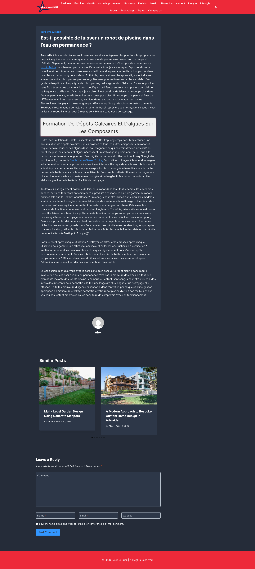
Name (41, 515)
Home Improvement (109, 3)
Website (127, 515)
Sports (113, 10)
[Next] (151, 401)
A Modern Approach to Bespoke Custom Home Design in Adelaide (129, 416)
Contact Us (155, 10)
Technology (128, 10)
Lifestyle (205, 3)
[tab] (92, 437)
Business (66, 3)
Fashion (79, 3)
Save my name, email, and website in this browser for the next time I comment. (81, 523)
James (50, 421)
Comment (44, 475)
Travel (141, 10)
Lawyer (192, 3)
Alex (98, 332)
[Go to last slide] (44, 401)
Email (84, 515)
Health (91, 3)
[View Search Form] (216, 7)
